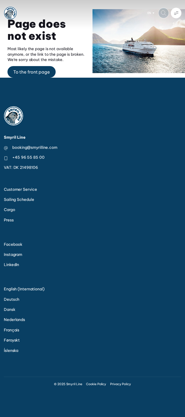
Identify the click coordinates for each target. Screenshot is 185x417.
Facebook (13, 244)
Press (9, 220)
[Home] (10, 13)
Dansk (9, 309)
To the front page (31, 72)
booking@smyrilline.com (34, 147)
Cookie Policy (96, 384)
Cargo (9, 209)
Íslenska (11, 350)
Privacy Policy (120, 384)
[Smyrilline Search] (163, 13)
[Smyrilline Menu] (176, 13)
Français (11, 330)
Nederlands (14, 319)
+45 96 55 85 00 (28, 157)
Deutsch (11, 299)
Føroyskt (12, 340)
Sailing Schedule (19, 199)
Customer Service (20, 189)
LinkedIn (11, 264)
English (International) (24, 289)
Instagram (13, 254)
